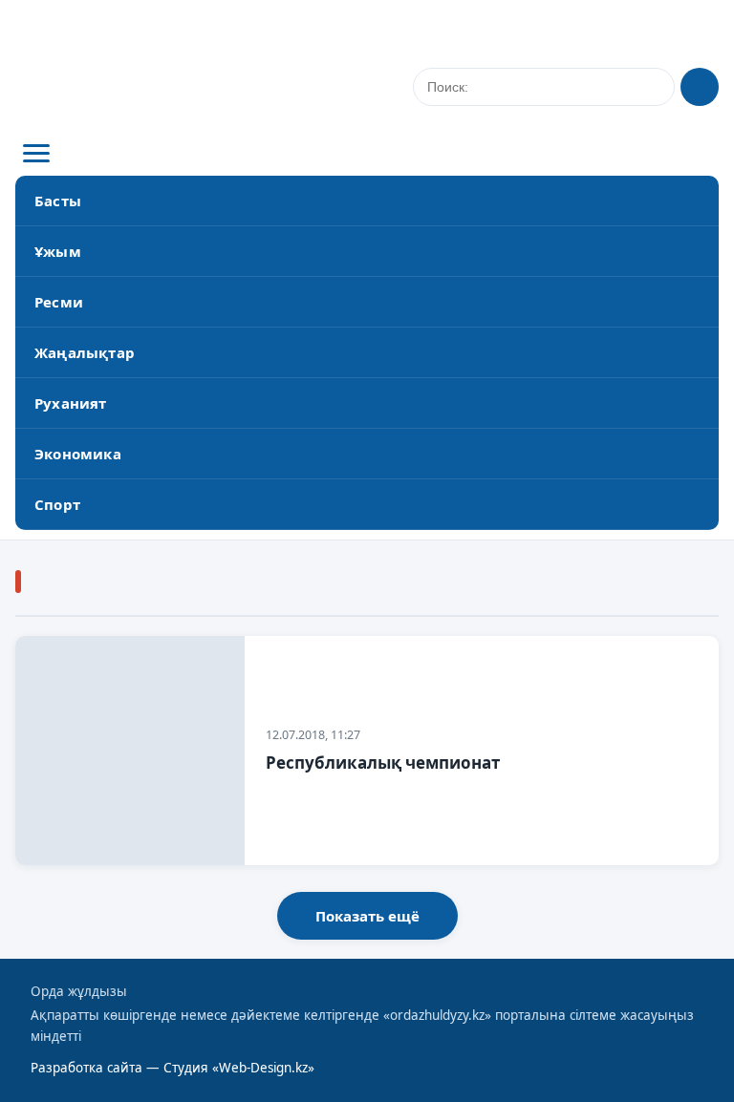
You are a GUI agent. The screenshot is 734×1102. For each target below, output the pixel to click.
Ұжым (57, 251)
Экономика (77, 453)
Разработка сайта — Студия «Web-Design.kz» (172, 1067)
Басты (57, 200)
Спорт (57, 504)
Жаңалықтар (84, 352)
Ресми (58, 301)
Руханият (70, 403)
